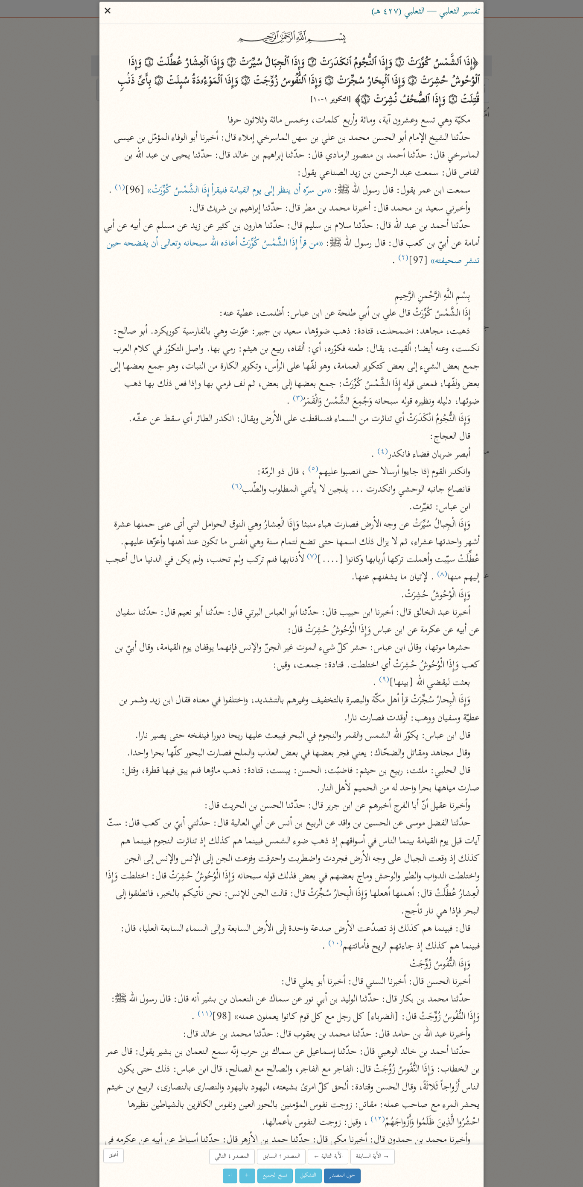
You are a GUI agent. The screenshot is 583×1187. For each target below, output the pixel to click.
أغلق (113, 1156)
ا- (230, 1176)
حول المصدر (342, 1176)
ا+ (247, 1176)
